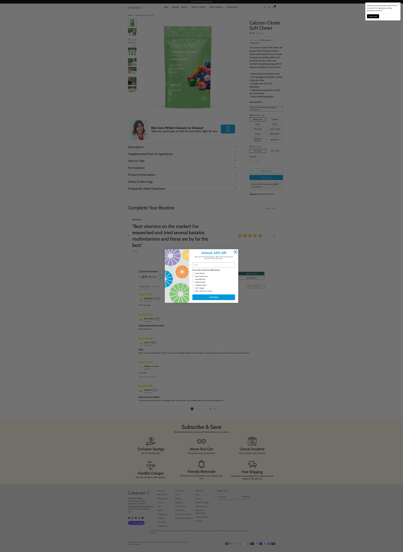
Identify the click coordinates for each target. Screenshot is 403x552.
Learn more (373, 16)
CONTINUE (213, 297)
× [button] (398, 4)
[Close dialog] (235, 252)
